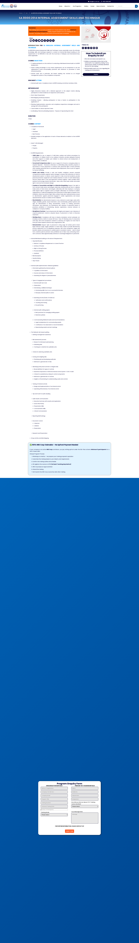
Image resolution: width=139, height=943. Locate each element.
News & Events (101, 6)
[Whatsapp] (36, 40)
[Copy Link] (53, 40)
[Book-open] (97, 48)
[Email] (42, 40)
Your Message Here (77, 811)
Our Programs (77, 6)
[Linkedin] (33, 40)
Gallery (86, 6)
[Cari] (136, 6)
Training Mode (45, 812)
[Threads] (50, 40)
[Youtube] (94, 48)
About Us (67, 6)
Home (60, 6)
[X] (47, 40)
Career (92, 6)
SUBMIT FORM (69, 831)
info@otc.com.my (94, 1)
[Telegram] (39, 40)
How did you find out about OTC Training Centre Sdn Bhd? (83, 803)
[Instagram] (45, 40)
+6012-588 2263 (106, 1)
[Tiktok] (88, 48)
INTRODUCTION (33, 45)
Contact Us (110, 6)
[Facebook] (30, 40)
